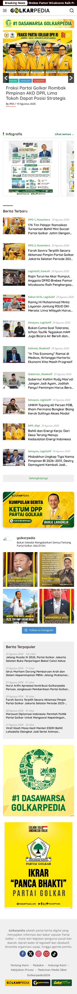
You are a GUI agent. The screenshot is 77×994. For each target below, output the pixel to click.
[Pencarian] (71, 10)
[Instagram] (38, 954)
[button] (6, 78)
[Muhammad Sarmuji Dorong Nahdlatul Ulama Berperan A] (20, 569)
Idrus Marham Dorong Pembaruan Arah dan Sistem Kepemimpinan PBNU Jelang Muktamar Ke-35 (37, 673)
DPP (30, 425)
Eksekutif (44, 348)
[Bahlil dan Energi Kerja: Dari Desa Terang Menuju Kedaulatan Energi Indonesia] (14, 433)
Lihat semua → (64, 134)
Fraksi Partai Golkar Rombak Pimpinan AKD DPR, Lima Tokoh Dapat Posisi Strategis (36, 93)
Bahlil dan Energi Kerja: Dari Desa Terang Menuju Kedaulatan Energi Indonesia (49, 435)
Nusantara (43, 219)
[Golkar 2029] (62, 983)
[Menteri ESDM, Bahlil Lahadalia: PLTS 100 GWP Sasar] (20, 606)
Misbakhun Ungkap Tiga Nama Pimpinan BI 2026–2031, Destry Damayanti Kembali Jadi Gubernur (51, 463)
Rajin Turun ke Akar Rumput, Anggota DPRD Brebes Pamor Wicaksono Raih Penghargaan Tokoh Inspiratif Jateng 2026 (50, 282)
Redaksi (38, 965)
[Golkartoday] (41, 983)
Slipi (37, 425)
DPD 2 (32, 245)
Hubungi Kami (57, 965)
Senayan (12, 80)
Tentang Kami (19, 965)
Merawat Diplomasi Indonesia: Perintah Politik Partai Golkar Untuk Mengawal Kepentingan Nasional (36, 715)
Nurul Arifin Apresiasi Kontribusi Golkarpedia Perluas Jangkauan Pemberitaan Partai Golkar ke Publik (37, 687)
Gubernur (34, 374)
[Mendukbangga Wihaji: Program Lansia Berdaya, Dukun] (56, 606)
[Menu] (5, 10)
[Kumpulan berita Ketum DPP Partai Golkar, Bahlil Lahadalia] (38, 510)
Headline (25, 80)
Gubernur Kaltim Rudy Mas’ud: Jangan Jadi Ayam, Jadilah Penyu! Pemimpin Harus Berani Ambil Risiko (51, 385)
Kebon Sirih (35, 297)
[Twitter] (30, 954)
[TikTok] (54, 954)
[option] (38, 70)
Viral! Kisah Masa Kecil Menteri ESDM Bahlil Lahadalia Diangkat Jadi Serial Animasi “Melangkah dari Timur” (34, 729)
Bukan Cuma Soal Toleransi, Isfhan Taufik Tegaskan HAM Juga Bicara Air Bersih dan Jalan (49, 334)
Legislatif (39, 80)
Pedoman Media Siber (52, 970)
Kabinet (33, 348)
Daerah (45, 271)
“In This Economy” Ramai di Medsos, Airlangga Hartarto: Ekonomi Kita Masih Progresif (50, 358)
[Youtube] (46, 954)
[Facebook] (23, 954)
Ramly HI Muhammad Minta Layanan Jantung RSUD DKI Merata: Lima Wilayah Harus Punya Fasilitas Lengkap (49, 308)
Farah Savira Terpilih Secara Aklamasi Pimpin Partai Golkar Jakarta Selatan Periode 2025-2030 (51, 257)
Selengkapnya (38, 478)
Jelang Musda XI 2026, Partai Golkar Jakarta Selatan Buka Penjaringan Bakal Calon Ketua (36, 659)
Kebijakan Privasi (22, 970)
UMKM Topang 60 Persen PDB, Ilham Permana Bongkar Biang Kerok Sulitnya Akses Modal (51, 409)
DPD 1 (32, 219)
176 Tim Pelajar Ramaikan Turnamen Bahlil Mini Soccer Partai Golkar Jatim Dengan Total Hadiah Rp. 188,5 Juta (49, 231)
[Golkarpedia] (29, 10)
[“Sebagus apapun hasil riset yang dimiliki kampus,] (56, 569)
